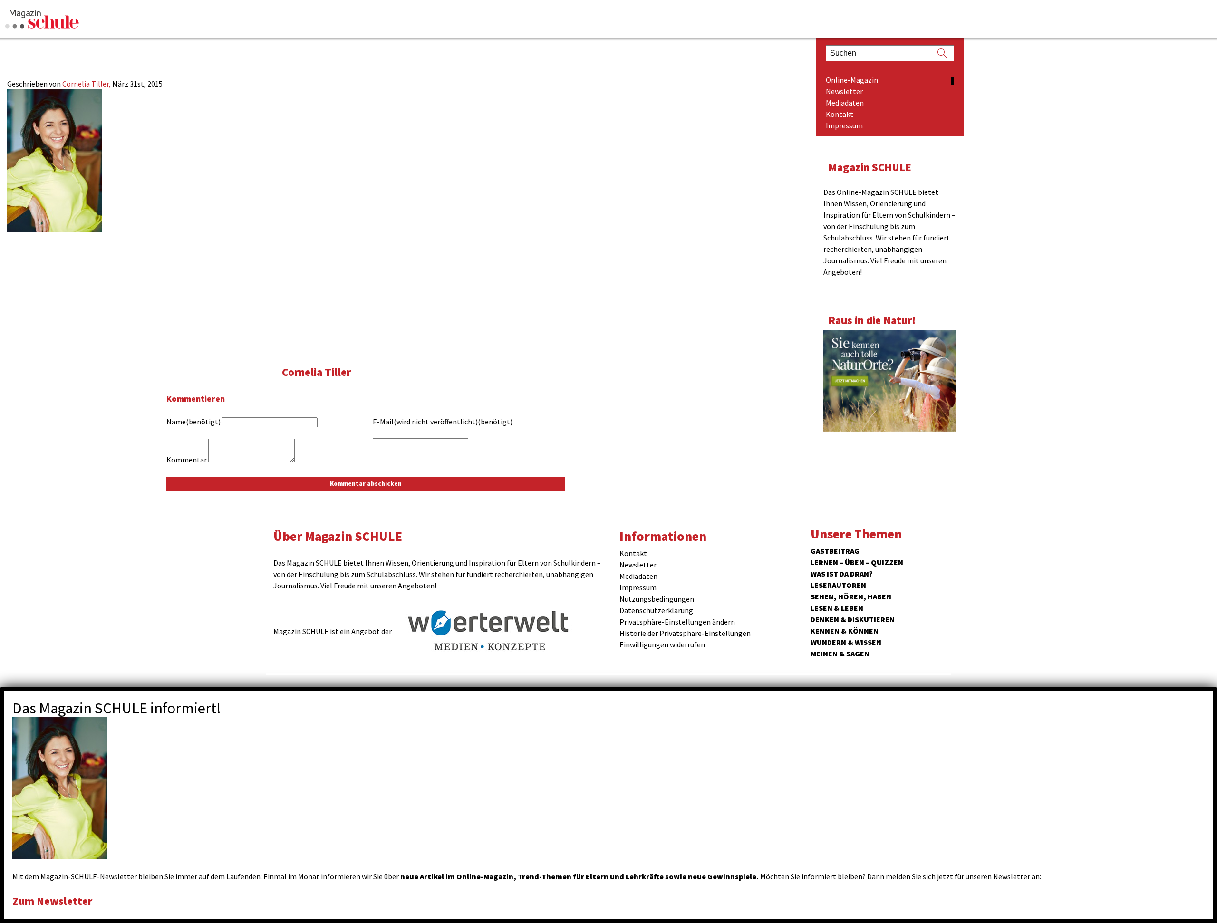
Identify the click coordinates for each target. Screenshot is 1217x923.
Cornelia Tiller (316, 372)
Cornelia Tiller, (87, 83)
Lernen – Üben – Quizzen (857, 562)
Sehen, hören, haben (851, 596)
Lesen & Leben (837, 608)
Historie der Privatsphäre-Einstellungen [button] (685, 633)
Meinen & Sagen (840, 653)
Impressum (844, 125)
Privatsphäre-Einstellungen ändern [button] (677, 621)
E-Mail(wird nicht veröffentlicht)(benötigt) (442, 421)
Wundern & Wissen (846, 642)
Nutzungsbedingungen (656, 599)
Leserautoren (838, 585)
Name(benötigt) (193, 421)
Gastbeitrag (835, 551)
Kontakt (839, 114)
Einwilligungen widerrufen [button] (662, 644)
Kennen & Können (845, 630)
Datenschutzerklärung (656, 610)
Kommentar (186, 459)
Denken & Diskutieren (853, 619)
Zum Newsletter (52, 901)
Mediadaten (845, 102)
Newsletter (844, 91)
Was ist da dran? (842, 573)
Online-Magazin (852, 80)
